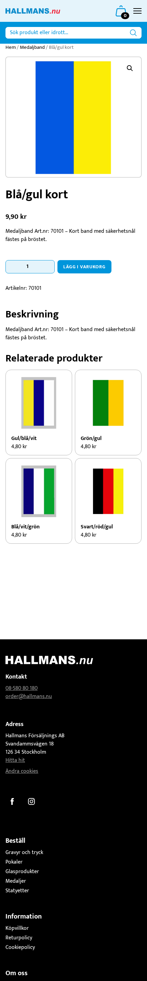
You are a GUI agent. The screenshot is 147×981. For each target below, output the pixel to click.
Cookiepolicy (20, 947)
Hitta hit (15, 760)
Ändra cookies (21, 771)
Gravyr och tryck (24, 852)
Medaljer (15, 881)
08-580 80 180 (21, 688)
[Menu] (137, 10)
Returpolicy (18, 937)
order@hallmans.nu (28, 696)
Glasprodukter (22, 871)
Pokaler (14, 862)
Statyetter (17, 890)
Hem (10, 47)
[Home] (32, 11)
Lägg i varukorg (84, 267)
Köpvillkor (17, 928)
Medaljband (32, 47)
